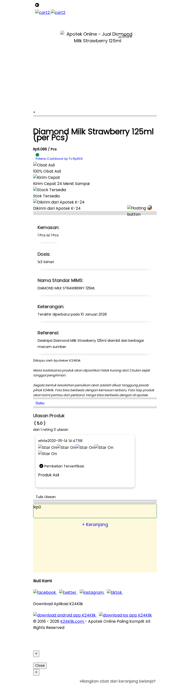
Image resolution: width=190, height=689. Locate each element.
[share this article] (125, 36)
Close (40, 665)
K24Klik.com (72, 621)
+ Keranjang (95, 525)
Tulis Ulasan (46, 496)
